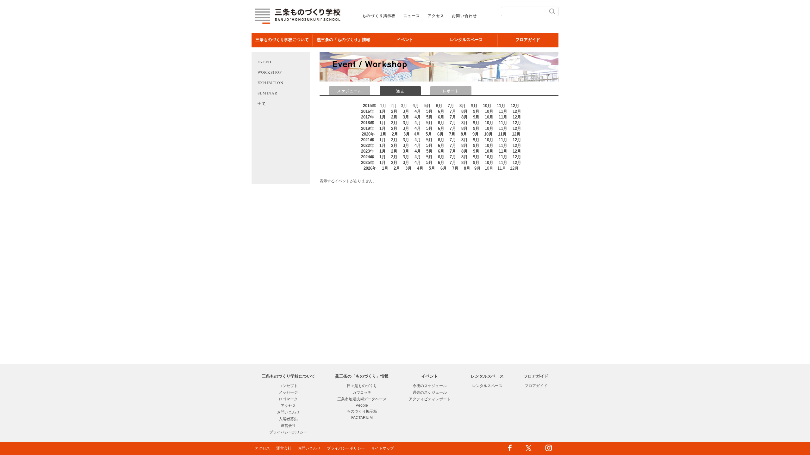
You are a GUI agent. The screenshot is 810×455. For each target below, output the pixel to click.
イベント (405, 39)
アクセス (435, 16)
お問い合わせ (464, 16)
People (362, 405)
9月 (474, 105)
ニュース (411, 16)
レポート (451, 91)
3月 (406, 111)
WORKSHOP (270, 72)
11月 (501, 105)
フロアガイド (527, 39)
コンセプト (288, 386)
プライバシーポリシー (288, 432)
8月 (462, 105)
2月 (394, 111)
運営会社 (288, 425)
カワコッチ (361, 392)
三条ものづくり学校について (282, 39)
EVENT (265, 61)
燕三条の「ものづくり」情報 (343, 39)
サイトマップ (382, 448)
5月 (427, 105)
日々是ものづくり (362, 386)
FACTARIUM (362, 418)
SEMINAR (267, 92)
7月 (451, 105)
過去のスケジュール (430, 392)
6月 (439, 105)
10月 (487, 105)
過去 (400, 91)
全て (262, 103)
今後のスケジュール (430, 386)
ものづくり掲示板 (379, 16)
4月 (416, 105)
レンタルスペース (466, 39)
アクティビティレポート (430, 399)
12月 (515, 105)
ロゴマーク (288, 399)
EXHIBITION (271, 82)
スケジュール (349, 91)
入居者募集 (288, 419)
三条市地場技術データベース (362, 399)
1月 (382, 111)
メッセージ (288, 392)
